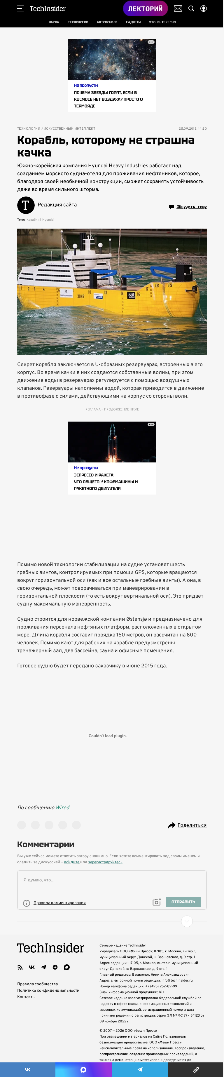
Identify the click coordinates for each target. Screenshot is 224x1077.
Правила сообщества (37, 984)
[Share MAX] (83, 1069)
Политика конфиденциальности (48, 990)
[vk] (32, 967)
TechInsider (47, 8)
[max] (67, 967)
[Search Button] (191, 8)
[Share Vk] (27, 1069)
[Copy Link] (196, 1069)
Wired (62, 808)
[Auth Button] (203, 8)
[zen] (55, 967)
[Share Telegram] (140, 1069)
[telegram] (43, 967)
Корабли (33, 220)
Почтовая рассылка (178, 8)
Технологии (28, 129)
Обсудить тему (191, 206)
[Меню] (20, 8)
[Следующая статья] (112, 921)
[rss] (20, 967)
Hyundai (48, 220)
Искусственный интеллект (69, 129)
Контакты (26, 997)
